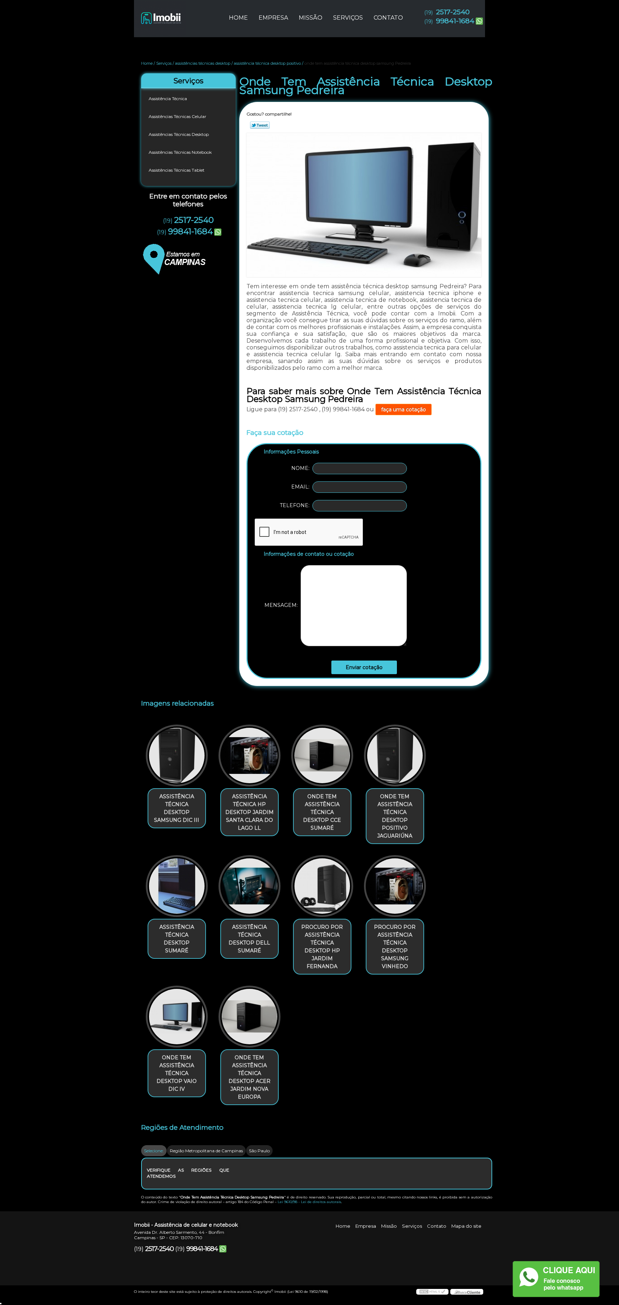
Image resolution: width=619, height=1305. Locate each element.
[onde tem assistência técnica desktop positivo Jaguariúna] (395, 755)
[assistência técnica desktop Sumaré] (177, 886)
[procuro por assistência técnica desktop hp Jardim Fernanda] (322, 886)
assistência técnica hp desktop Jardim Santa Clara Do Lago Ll (249, 812)
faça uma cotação (403, 409)
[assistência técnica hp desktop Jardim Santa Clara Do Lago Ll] (249, 755)
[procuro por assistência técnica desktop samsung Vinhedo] (395, 886)
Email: (301, 487)
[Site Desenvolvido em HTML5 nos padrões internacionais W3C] (432, 1292)
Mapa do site (466, 1226)
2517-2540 (453, 12)
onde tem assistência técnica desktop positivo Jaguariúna (394, 816)
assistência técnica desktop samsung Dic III (176, 808)
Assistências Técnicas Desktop (179, 134)
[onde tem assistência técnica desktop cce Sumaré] (322, 755)
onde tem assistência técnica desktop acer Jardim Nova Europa (249, 1077)
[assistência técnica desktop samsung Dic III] (177, 755)
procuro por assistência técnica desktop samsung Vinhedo (395, 947)
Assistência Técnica (168, 98)
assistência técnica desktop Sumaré (176, 939)
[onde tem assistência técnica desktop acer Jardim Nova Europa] (249, 1017)
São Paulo (259, 1150)
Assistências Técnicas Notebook (180, 152)
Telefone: (296, 505)
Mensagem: (282, 605)
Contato (388, 17)
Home (238, 17)
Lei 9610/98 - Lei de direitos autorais (309, 1201)
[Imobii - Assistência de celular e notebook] (175, 14)
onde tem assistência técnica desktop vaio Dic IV (177, 1073)
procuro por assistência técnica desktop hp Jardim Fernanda (322, 947)
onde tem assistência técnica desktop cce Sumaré (322, 812)
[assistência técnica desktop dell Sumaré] (249, 886)
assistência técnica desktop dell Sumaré (249, 939)
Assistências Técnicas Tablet (177, 170)
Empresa (273, 17)
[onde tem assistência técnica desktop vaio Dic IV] (177, 1017)
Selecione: (154, 1150)
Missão (310, 17)
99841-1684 (455, 21)
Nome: (301, 468)
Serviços (348, 17)
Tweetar (260, 125)
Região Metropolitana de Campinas (206, 1150)
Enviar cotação (364, 667)
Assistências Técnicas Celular (177, 116)
